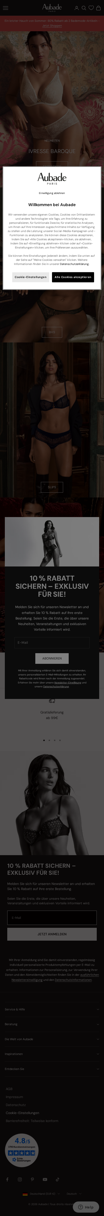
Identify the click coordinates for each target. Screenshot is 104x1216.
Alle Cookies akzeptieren (73, 277)
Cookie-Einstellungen (30, 277)
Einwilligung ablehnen (52, 193)
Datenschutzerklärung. (74, 264)
